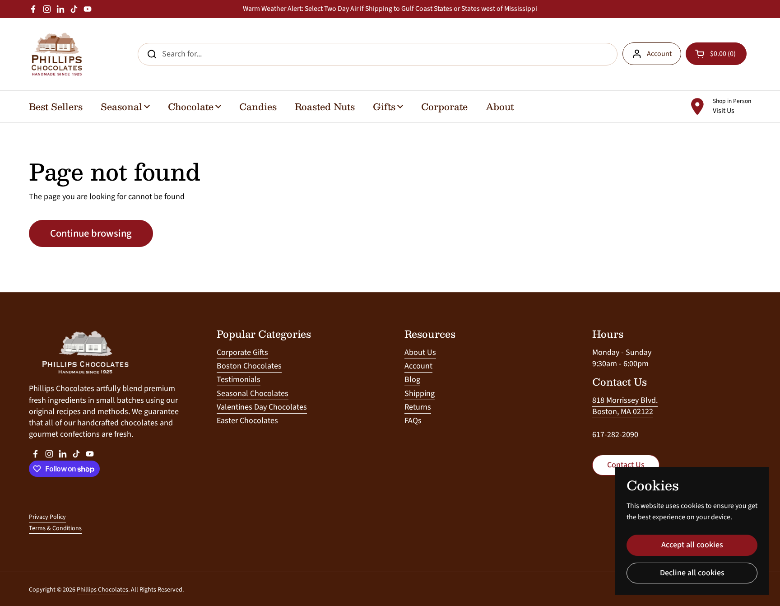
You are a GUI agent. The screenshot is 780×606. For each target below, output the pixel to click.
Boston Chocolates (249, 366)
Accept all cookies (692, 544)
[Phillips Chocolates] (56, 54)
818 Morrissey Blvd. (625, 400)
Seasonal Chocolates (252, 393)
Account (659, 54)
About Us (420, 352)
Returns (417, 407)
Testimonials (238, 379)
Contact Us (626, 465)
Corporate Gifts (242, 352)
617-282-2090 (615, 434)
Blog (412, 379)
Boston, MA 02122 (622, 411)
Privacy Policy (47, 517)
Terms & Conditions (55, 528)
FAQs (413, 420)
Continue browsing (91, 233)
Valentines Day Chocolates (262, 407)
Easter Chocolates (247, 420)
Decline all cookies (692, 572)
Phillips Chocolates (102, 589)
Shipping (419, 393)
